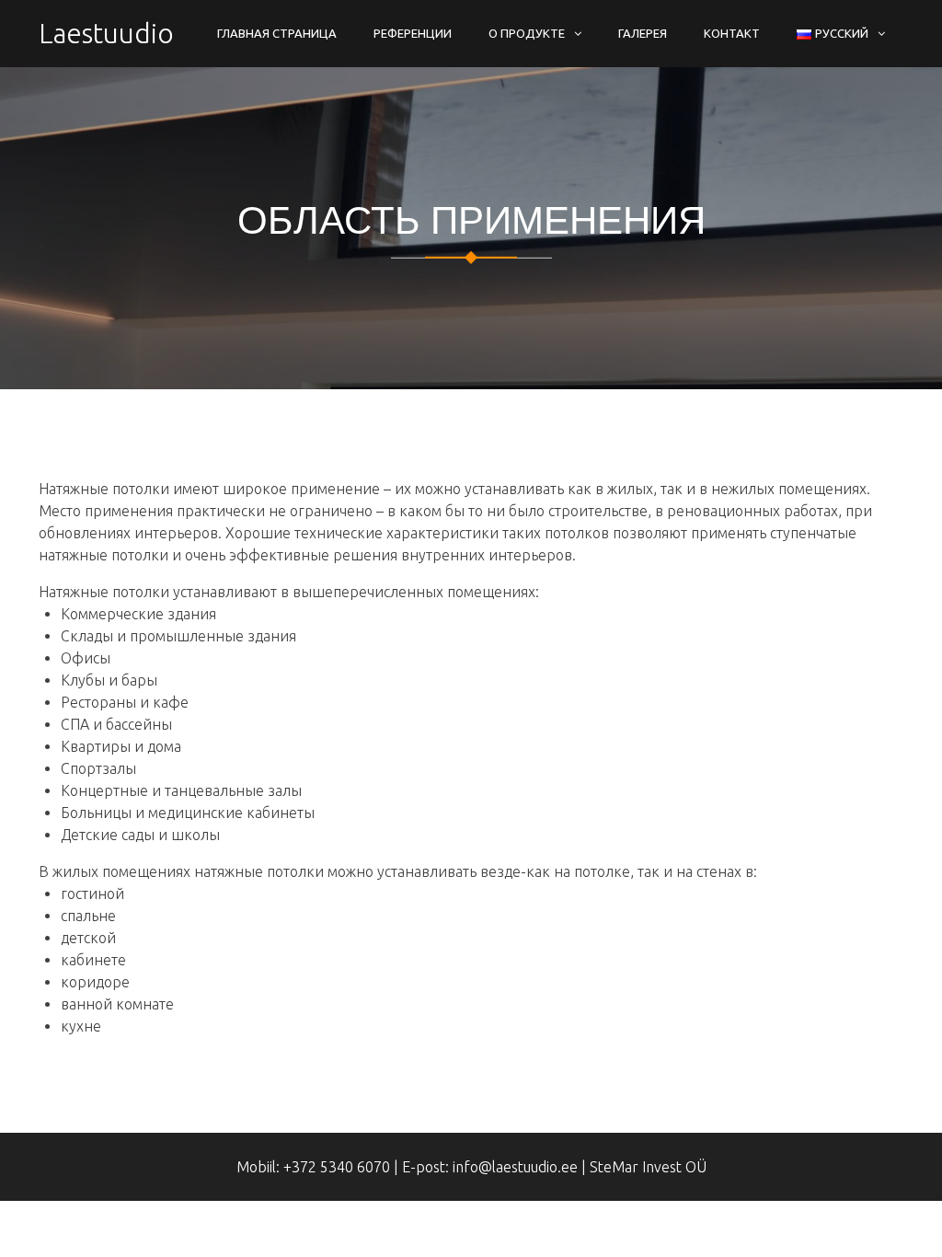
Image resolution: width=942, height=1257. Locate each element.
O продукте (526, 33)
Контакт (732, 33)
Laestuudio (106, 33)
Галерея (642, 33)
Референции (412, 33)
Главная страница (277, 33)
